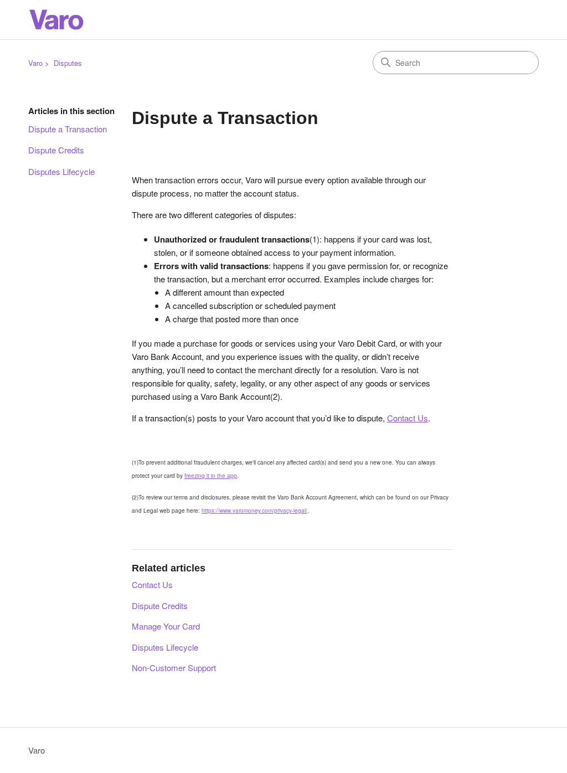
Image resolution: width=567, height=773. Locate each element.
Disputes (68, 63)
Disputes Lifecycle (61, 171)
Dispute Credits (56, 150)
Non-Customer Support (174, 667)
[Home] (56, 19)
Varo (35, 63)
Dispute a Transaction (67, 129)
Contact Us (152, 584)
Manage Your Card (166, 626)
